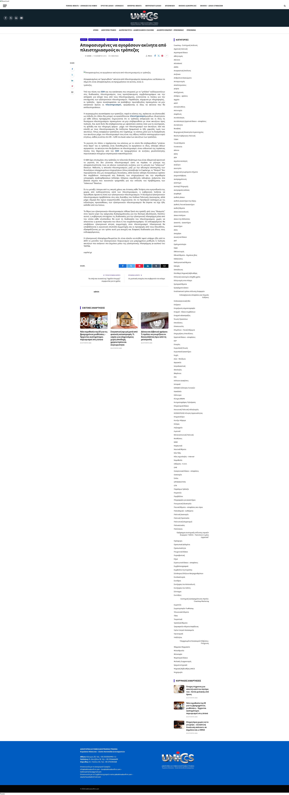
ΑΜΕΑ (176, 67)
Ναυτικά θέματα (180, 449)
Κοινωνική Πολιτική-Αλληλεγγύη (186, 410)
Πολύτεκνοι (178, 529)
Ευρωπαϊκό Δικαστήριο (182, 352)
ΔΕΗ (175, 157)
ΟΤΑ (175, 486)
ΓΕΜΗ (176, 139)
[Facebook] (72, 69)
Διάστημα (177, 183)
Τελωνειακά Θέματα (181, 612)
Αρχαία (176, 100)
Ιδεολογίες (178, 370)
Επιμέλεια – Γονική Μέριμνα (184, 330)
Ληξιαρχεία (178, 428)
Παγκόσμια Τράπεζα (181, 489)
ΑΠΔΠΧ (176, 89)
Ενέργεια (177, 305)
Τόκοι (176, 616)
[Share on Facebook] (155, 56)
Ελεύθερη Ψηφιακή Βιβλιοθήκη (185, 273)
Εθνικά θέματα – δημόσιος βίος (185, 255)
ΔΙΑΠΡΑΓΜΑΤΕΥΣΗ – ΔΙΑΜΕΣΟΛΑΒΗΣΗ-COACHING (136, 30)
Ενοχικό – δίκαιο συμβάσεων (211, 6)
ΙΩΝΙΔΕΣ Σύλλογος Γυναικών (184, 388)
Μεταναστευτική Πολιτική (184, 435)
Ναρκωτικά (178, 446)
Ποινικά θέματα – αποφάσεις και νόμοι (81, 6)
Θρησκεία (177, 362)
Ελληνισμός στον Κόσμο (183, 281)
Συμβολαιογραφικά (181, 566)
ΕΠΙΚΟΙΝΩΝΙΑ (191, 30)
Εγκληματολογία (180, 244)
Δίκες (176, 230)
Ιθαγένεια (177, 373)
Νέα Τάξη (177, 453)
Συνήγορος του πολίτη (182, 588)
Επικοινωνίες (179, 326)
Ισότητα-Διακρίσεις (181, 381)
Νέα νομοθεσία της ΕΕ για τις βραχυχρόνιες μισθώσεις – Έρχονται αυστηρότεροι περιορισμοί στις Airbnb (93, 336)
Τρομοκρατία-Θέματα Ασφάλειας (186, 627)
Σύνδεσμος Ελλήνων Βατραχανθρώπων (188, 573)
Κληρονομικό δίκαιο (181, 406)
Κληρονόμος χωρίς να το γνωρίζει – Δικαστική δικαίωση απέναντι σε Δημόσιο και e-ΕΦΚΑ (197, 726)
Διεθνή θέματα (179, 208)
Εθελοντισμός (179, 252)
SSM (103, 91)
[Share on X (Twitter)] (158, 56)
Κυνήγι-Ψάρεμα (180, 420)
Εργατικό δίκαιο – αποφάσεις (112, 6)
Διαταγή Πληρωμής (181, 186)
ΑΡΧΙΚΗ (95, 30)
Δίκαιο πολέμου (179, 215)
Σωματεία (177, 605)
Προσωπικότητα (180, 548)
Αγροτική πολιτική (181, 49)
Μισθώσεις (178, 438)
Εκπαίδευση (178, 270)
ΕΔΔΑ (176, 248)
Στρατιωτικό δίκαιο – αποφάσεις (186, 563)
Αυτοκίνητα (178, 125)
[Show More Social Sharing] (166, 56)
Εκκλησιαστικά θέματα (182, 262)
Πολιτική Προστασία (181, 518)
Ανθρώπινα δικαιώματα (183, 78)
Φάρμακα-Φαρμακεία (182, 647)
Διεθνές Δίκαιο (179, 197)
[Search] (284, 5)
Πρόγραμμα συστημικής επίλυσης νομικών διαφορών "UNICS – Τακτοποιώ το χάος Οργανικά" (193, 535)
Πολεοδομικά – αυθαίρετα (183, 511)
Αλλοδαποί (178, 63)
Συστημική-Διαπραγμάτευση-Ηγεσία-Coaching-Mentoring (195, 600)
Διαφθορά (177, 194)
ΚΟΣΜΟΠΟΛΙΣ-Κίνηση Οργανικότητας (188, 413)
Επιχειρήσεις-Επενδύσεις (183, 334)
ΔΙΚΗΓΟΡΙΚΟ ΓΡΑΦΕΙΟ (108, 30)
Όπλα (176, 478)
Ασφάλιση (178, 114)
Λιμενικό (177, 431)
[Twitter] (72, 74)
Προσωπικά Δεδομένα (182, 545)
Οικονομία (178, 475)
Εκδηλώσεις (178, 259)
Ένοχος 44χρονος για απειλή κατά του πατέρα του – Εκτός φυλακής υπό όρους (197, 690)
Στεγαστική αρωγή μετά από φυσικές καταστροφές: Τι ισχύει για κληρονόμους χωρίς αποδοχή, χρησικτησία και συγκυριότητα (124, 338)
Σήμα (176, 559)
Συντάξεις (177, 595)
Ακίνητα (83, 39)
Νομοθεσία (178, 460)
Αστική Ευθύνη (179, 107)
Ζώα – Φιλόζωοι (180, 359)
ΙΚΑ (175, 377)
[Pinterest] (72, 86)
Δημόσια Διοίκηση (180, 161)
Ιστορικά (177, 384)
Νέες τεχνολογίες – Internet (184, 457)
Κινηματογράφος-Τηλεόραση (185, 402)
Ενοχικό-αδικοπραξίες (187, 6)
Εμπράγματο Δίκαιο (153, 6)
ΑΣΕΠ (176, 103)
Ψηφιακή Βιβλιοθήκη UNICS (184, 669)
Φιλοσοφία (178, 654)
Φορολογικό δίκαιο (181, 658)
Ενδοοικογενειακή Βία (182, 301)
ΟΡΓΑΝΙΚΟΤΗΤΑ (180, 482)
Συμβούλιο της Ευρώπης (183, 570)
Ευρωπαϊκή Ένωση (181, 348)
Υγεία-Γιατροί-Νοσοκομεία (184, 630)
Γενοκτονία (178, 147)
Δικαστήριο (178, 226)
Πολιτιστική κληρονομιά (183, 522)
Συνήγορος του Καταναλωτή (184, 584)
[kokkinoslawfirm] (144, 18)
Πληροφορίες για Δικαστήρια (184, 500)
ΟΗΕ (175, 467)
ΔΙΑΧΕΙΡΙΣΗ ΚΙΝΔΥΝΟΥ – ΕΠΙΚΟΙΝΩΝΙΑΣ (170, 30)
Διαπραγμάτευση (180, 179)
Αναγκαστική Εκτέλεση (97, 39)
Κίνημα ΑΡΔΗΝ (179, 399)
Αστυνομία (178, 110)
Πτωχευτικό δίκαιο (181, 552)
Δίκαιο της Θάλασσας (182, 219)
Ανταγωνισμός (179, 82)
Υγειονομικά (178, 634)
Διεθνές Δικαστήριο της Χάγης (185, 201)
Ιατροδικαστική (179, 366)
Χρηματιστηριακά (180, 665)
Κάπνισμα (177, 395)
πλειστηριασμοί (113, 104)
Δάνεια (176, 150)
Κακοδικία (177, 391)
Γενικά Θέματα (112, 39)
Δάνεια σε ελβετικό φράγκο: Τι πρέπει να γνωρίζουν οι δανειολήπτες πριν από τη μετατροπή (154, 336)
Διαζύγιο (177, 165)
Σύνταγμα (177, 592)
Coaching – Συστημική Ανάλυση (186, 45)
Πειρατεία (177, 493)
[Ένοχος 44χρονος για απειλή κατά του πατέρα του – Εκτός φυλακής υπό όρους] (179, 689)
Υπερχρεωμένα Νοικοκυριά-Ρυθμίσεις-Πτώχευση (194, 642)
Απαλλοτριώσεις (180, 85)
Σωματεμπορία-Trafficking (183, 608)
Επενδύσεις (178, 323)
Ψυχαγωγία (178, 672)
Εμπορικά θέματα (134, 6)
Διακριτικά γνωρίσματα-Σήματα (186, 172)
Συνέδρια (177, 581)
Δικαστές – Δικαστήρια (182, 223)
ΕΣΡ (175, 341)
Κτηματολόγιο (179, 417)
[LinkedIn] (72, 80)
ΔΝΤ (175, 241)
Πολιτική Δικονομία (181, 514)
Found (2, 794)
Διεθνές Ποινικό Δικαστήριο (184, 205)
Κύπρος (176, 424)
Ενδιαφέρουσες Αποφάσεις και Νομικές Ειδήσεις (194, 296)
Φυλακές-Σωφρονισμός (182, 661)
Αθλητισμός (178, 56)
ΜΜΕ (176, 442)
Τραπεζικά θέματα (126, 39)
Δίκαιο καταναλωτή (181, 212)
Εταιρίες (177, 344)
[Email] (72, 92)
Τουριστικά (178, 619)
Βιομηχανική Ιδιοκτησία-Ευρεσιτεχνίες (188, 132)
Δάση (176, 154)
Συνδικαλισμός (179, 577)
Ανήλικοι (177, 74)
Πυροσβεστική (179, 555)
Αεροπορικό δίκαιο (181, 53)
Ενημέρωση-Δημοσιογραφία (184, 308)
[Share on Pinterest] (162, 56)
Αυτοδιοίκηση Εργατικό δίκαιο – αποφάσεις (190, 121)
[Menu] (5, 6)
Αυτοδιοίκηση (179, 118)
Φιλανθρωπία (179, 651)
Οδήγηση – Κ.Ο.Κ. (180, 464)
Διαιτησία (177, 168)
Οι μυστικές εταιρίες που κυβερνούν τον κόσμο (146, 278)
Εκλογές (177, 266)
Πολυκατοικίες (179, 525)
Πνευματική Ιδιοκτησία (182, 504)
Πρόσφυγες (178, 541)
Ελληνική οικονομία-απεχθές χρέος (187, 277)
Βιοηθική (177, 129)
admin (89, 56)
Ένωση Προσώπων (181, 319)
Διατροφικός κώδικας (182, 190)
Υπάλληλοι (178, 637)
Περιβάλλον (178, 496)
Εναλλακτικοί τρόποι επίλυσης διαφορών (189, 291)
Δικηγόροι (177, 233)
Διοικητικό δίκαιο (180, 237)
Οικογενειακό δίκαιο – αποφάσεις (186, 471)
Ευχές (176, 355)
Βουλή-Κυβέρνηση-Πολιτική (184, 136)
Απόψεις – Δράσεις (181, 96)
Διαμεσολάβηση (180, 176)
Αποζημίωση (170, 6)
